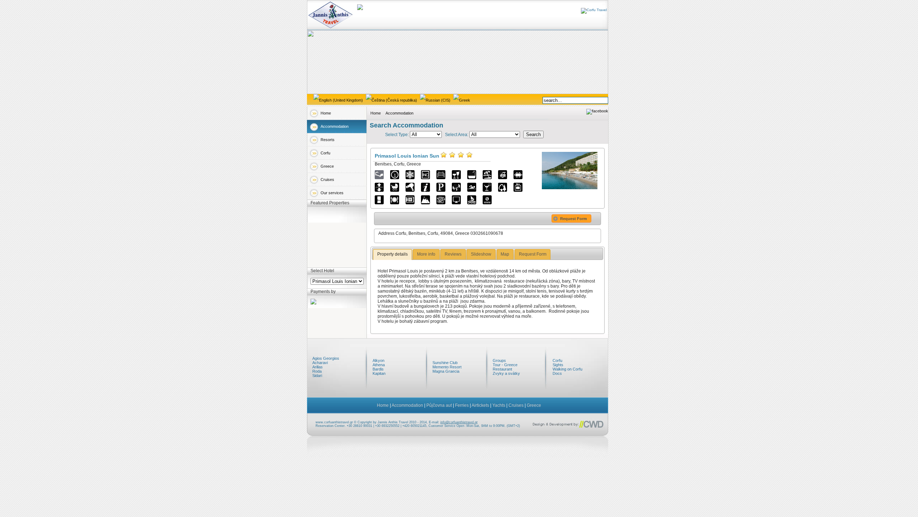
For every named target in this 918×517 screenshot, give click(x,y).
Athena (379, 365)
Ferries (462, 405)
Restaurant (502, 369)
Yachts (498, 405)
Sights (558, 365)
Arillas (317, 367)
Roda (317, 371)
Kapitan (379, 373)
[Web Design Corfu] (568, 429)
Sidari (317, 375)
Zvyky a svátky (506, 373)
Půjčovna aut (439, 405)
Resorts (328, 140)
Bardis (378, 369)
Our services (332, 193)
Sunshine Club (445, 362)
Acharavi (320, 362)
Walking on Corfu (567, 369)
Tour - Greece (505, 365)
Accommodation (335, 126)
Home (326, 113)
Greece (327, 166)
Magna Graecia (445, 371)
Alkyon (378, 360)
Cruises (327, 179)
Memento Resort (447, 367)
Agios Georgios (325, 358)
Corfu (325, 153)
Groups (499, 360)
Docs (557, 373)
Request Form (573, 218)
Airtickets (480, 405)
